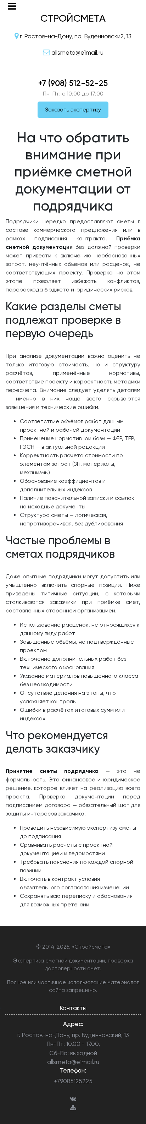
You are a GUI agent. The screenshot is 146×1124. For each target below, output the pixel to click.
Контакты (73, 1007)
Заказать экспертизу (73, 109)
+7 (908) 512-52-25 (73, 83)
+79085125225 (73, 1081)
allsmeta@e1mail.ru (73, 1061)
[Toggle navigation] (12, 6)
